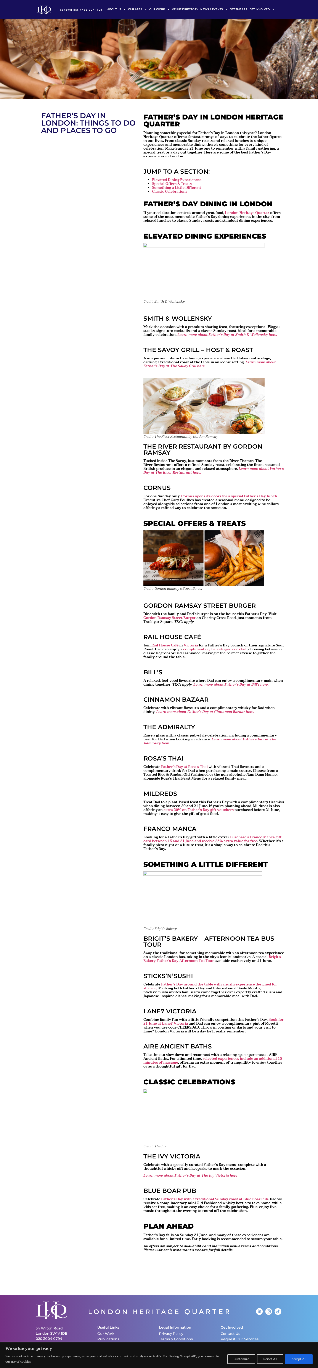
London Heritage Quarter (247, 213)
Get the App (238, 9)
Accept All (298, 1359)
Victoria (191, 645)
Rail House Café (164, 645)
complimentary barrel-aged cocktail (215, 649)
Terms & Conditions (176, 1339)
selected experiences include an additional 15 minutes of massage (212, 1061)
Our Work (157, 9)
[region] (159, 1355)
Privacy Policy (171, 1334)
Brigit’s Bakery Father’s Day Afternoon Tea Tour (212, 959)
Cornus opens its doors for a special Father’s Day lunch (229, 496)
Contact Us (230, 1334)
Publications (108, 1339)
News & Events (211, 9)
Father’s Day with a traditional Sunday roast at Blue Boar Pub (214, 1199)
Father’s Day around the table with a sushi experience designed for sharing (210, 986)
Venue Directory (185, 9)
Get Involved (260, 9)
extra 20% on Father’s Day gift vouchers (199, 810)
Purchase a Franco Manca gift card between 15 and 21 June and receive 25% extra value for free (212, 839)
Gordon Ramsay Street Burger (169, 618)
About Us (114, 9)
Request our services (240, 1339)
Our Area (135, 9)
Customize (241, 1359)
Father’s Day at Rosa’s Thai (184, 767)
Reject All (270, 1359)
